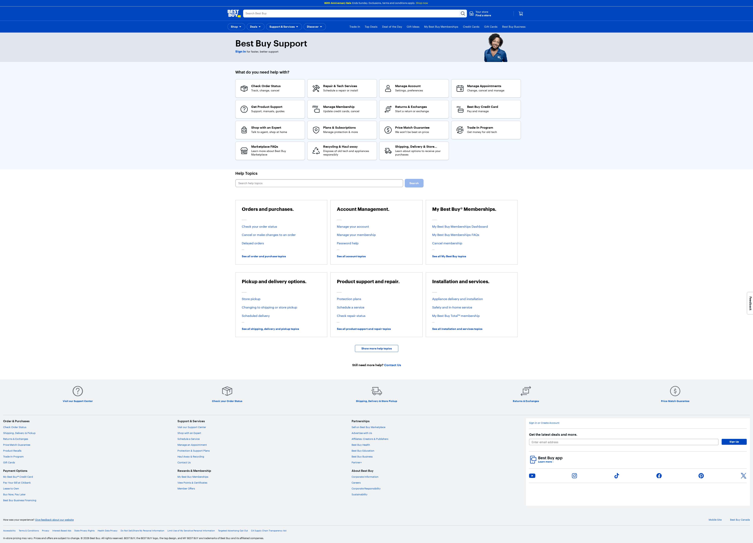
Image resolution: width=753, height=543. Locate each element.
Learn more (545, 461)
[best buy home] (234, 13)
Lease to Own (11, 488)
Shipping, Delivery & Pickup (19, 433)
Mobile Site (715, 519)
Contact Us (184, 462)
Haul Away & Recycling (190, 456)
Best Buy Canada (740, 519)
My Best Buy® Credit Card (18, 476)
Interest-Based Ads (61, 530)
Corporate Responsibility (366, 488)
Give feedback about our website (54, 519)
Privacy (45, 530)
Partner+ (357, 462)
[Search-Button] (463, 13)
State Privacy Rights (84, 530)
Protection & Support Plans (193, 450)
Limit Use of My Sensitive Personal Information (191, 530)
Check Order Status (14, 427)
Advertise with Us (362, 433)
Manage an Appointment (192, 444)
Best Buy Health (361, 444)
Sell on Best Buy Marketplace (368, 427)
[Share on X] (743, 476)
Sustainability (359, 494)
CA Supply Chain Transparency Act (268, 530)
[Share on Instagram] (574, 476)
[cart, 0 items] (520, 13)
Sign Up (734, 441)
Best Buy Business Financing (19, 500)
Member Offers (186, 488)
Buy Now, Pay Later (14, 494)
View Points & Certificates (192, 482)
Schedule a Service (188, 438)
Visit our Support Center (191, 427)
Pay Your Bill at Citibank (17, 482)
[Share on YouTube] (532, 476)
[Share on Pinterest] (701, 476)
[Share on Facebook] (659, 476)
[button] (480, 13)
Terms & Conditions (29, 530)
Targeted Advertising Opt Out (233, 530)
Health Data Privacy (107, 530)
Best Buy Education (363, 450)
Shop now (422, 3)
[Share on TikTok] (617, 476)
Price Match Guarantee (16, 444)
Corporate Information (365, 476)
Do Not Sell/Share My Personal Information (142, 530)
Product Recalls (12, 450)
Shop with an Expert (189, 433)
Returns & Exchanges (15, 438)
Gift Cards (9, 462)
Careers (356, 482)
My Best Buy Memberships (192, 476)
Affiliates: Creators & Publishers (370, 438)
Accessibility (9, 530)
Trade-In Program (13, 456)
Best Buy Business (362, 456)
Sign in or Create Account (544, 422)
